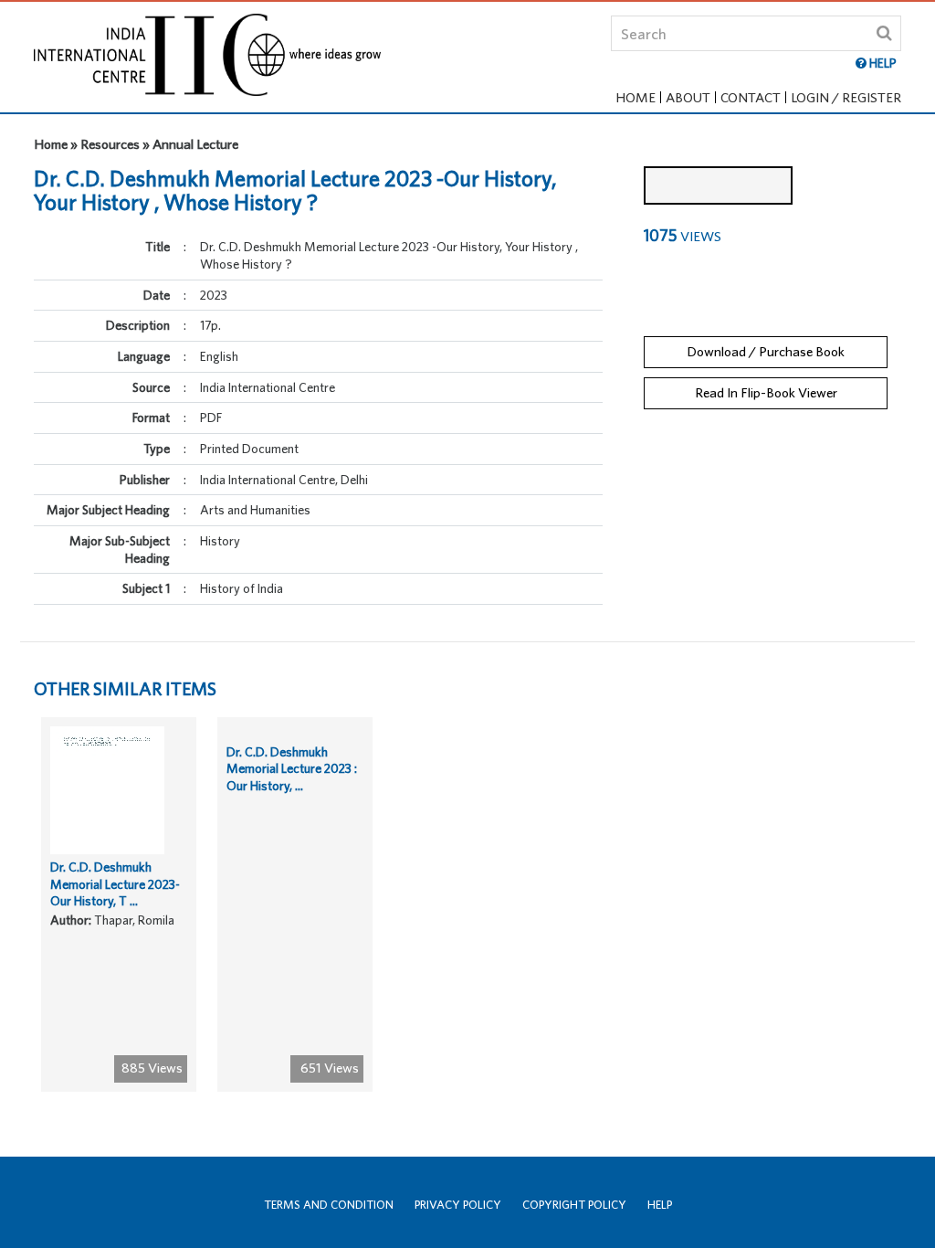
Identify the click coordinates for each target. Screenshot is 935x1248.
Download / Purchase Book (766, 351)
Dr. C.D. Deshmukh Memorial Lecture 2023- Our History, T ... (115, 884)
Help (659, 1204)
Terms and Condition (329, 1204)
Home (635, 97)
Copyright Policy (574, 1204)
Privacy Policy (458, 1204)
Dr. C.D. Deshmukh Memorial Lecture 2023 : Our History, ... (291, 769)
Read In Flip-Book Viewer (766, 392)
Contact (750, 97)
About (688, 97)
